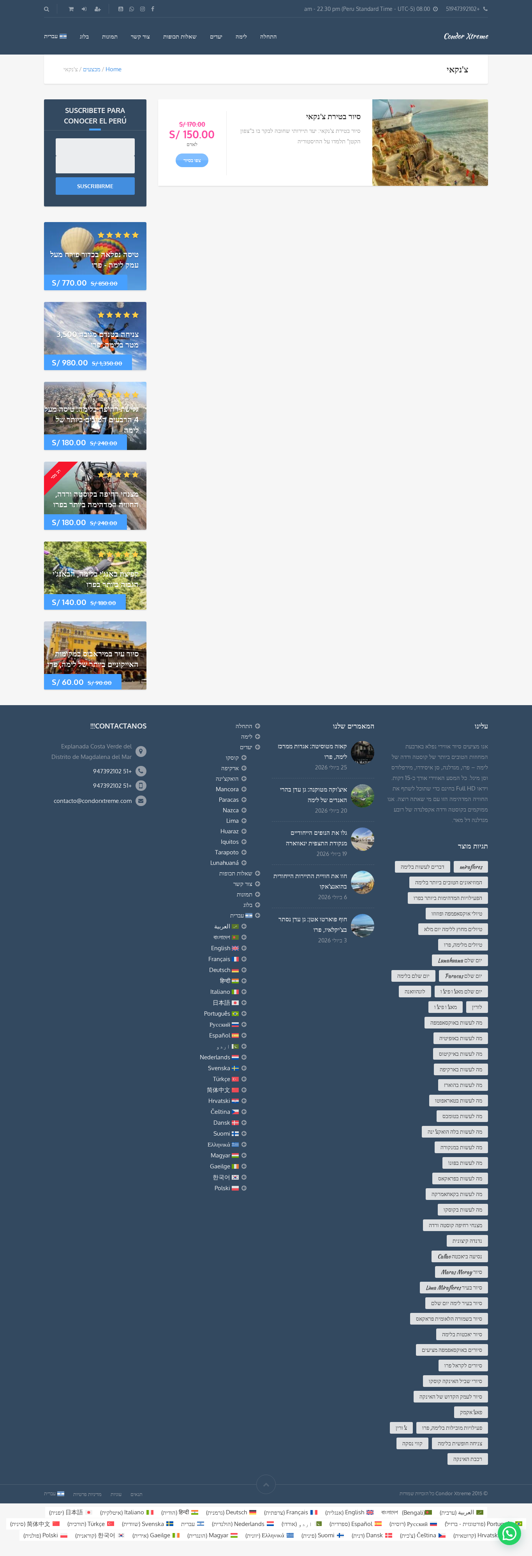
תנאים (136, 1494)
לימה (241, 36)
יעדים (216, 36)
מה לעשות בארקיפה (461, 1069)
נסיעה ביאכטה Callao (459, 1256)
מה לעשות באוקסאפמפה (456, 1023)
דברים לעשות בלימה (422, 867)
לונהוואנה (415, 991)
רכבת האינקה (467, 1459)
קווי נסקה (412, 1443)
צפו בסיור (192, 160)
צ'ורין (401, 1428)
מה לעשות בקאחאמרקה (457, 1194)
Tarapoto (227, 852)
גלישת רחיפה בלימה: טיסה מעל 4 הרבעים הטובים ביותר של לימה (91, 419)
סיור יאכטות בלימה (462, 1334)
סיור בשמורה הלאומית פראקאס (449, 1319)
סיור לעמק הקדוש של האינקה (450, 1397)
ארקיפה (230, 768)
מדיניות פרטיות (87, 1494)
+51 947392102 (112, 771)
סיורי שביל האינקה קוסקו (455, 1381)
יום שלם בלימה (413, 976)
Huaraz (229, 831)
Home (114, 69)
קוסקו (232, 757)
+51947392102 (463, 8)
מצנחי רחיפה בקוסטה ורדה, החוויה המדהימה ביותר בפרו (96, 499)
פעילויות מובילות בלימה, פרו (452, 1428)
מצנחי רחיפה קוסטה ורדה (455, 1225)
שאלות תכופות (180, 36)
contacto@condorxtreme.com (93, 800)
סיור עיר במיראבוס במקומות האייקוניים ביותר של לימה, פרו (93, 658)
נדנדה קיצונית (467, 1241)
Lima (232, 820)
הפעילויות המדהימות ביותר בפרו (448, 898)
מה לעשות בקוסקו (463, 1210)
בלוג (84, 36)
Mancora (227, 789)
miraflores (471, 867)
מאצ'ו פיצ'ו (445, 1007)
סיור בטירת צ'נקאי (333, 116)
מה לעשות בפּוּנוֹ (465, 1163)
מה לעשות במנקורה (461, 1147)
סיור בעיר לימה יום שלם (456, 1303)
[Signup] (97, 8)
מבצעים (91, 69)
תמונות (110, 36)
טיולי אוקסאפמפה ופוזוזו (457, 913)
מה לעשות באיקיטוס (460, 1054)
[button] (509, 1533)
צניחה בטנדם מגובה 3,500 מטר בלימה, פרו (97, 339)
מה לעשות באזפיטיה (460, 1038)
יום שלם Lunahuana (460, 960)
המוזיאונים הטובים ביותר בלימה (448, 882)
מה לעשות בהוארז (463, 1085)
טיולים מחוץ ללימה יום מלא (453, 929)
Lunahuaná (224, 862)
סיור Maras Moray (461, 1272)
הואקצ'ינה (227, 778)
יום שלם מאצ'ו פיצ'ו (461, 991)
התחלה (268, 36)
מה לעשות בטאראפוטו (458, 1100)
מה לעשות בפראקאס (460, 1178)
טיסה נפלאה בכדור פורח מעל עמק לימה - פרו (94, 259)
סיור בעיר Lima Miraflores (454, 1287)
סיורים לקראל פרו (463, 1365)
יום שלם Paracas (463, 976)
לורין (477, 1007)
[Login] (83, 8)
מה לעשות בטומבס (462, 1116)
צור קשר (140, 36)
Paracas (229, 799)
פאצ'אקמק (471, 1412)
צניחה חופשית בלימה (460, 1443)
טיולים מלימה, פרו (463, 945)
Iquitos (230, 841)
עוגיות (116, 1494)
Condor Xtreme (465, 35)
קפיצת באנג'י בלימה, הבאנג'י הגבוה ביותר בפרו (96, 578)
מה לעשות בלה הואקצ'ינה (455, 1132)
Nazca (231, 810)
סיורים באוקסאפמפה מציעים (452, 1350)
